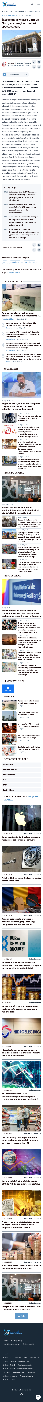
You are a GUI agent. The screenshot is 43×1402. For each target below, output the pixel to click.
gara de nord (29, 262)
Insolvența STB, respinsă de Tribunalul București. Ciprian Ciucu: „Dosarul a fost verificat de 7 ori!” (23, 334)
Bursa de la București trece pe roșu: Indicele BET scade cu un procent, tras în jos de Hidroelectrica (22, 208)
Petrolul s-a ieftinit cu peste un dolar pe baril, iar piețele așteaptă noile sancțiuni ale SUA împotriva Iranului (29, 642)
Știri (11, 11)
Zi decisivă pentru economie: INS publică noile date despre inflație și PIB (21, 1267)
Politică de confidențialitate (11, 1344)
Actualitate (10, 339)
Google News (13, 272)
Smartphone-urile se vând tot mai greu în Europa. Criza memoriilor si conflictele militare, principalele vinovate (29, 627)
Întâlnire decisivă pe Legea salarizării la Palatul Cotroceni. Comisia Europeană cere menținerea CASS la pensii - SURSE (29, 448)
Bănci (8, 362)
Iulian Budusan (35, 959)
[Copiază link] (34, 62)
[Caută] (32, 4)
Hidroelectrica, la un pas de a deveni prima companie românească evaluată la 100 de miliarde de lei (21, 1053)
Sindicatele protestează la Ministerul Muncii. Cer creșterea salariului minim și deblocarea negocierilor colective (29, 464)
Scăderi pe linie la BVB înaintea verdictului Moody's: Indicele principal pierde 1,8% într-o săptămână (22, 196)
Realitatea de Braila (9, 1380)
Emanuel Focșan (23, 63)
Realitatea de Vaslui (26, 1376)
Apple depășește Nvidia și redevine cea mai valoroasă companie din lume (21, 838)
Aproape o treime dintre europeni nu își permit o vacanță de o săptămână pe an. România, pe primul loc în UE (24, 220)
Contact (5, 1340)
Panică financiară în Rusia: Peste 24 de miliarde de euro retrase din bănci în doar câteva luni (29, 656)
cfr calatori (15, 262)
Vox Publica (6, 1372)
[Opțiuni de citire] (38, 1397)
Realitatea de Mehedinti (25, 1369)
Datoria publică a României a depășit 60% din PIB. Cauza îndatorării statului (21, 1182)
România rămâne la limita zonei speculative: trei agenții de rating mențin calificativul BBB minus (18, 922)
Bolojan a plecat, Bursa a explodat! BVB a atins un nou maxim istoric (21, 1308)
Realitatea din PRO (19, 1372)
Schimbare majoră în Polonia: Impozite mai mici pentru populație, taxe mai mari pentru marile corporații (29, 670)
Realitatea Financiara (32, 833)
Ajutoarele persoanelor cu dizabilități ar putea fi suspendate (29, 418)
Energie (9, 328)
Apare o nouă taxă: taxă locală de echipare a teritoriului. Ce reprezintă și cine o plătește (20, 316)
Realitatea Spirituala (9, 1361)
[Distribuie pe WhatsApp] (34, 67)
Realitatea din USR (9, 1369)
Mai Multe (21, 1316)
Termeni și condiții (16, 1340)
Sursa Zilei (31, 1372)
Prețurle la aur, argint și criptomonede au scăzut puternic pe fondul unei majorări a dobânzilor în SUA (20, 1225)
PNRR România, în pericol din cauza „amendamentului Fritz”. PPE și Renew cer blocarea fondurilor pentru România (21, 613)
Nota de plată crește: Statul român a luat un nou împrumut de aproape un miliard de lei (20, 1009)
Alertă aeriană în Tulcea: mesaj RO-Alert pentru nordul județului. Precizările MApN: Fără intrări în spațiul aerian (29, 432)
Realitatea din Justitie (25, 1365)
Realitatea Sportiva (21, 1358)
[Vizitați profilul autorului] (4, 64)
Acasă (6, 11)
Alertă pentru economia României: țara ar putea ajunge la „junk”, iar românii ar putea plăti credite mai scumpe (24, 233)
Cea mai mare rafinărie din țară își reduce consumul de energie (21, 324)
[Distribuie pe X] (39, 67)
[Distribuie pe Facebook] (39, 62)
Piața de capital (19, 11)
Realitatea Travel (23, 1361)
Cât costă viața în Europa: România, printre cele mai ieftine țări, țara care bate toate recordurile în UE (20, 1140)
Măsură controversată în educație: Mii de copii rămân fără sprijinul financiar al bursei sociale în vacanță (23, 345)
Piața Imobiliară (8, 319)
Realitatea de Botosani (10, 1376)
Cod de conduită (28, 1344)
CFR (5, 262)
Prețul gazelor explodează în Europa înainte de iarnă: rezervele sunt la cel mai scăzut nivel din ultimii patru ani (29, 567)
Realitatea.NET (7, 1358)
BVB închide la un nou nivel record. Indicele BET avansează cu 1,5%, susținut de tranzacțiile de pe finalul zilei (21, 965)
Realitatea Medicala (9, 1365)
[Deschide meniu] (38, 4)
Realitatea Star (34, 1358)
